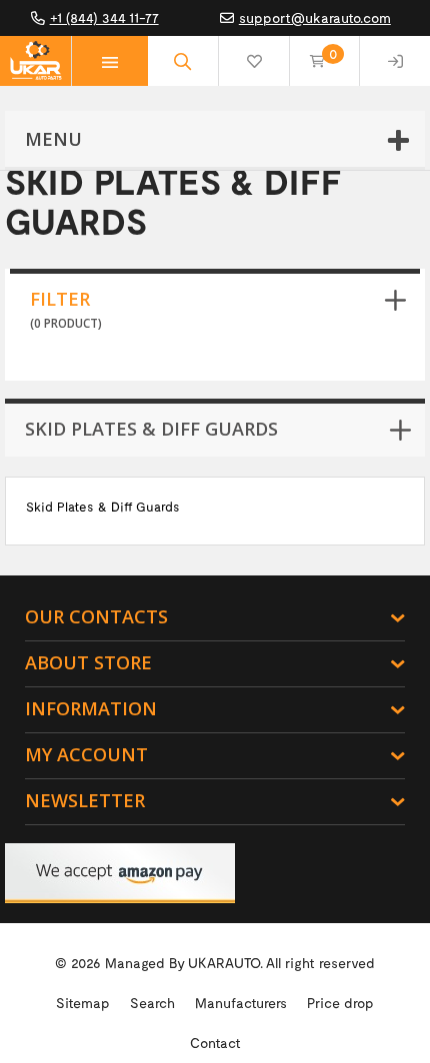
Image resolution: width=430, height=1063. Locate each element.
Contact (215, 1042)
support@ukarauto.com (315, 17)
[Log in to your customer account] (395, 61)
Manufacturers (241, 1002)
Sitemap (83, 1002)
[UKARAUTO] (35, 61)
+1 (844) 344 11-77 (104, 17)
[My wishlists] (254, 61)
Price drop (340, 1002)
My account (86, 754)
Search (152, 1002)
